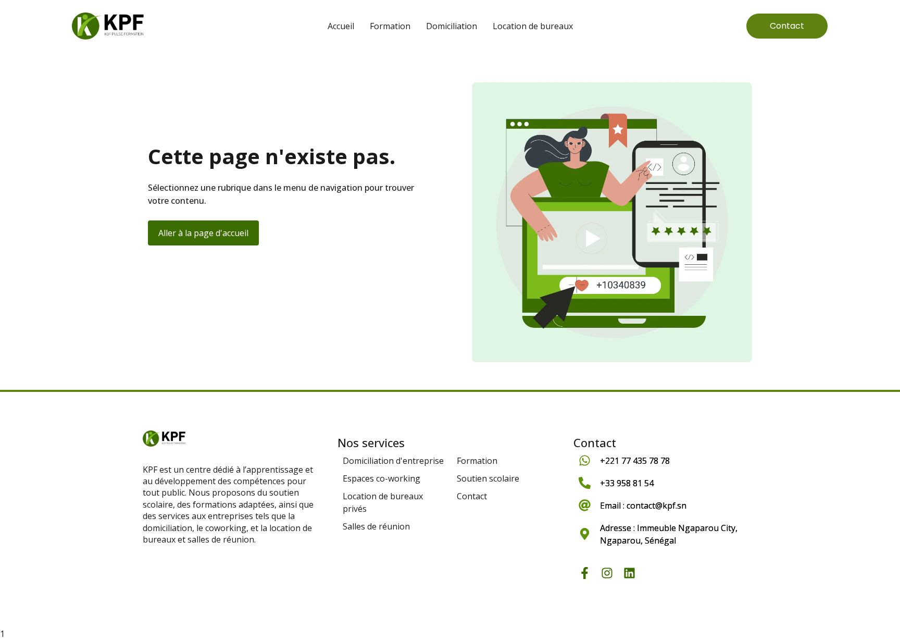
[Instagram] (607, 573)
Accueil (341, 26)
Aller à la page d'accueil (203, 233)
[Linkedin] (629, 573)
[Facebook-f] (585, 573)
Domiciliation (451, 26)
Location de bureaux (533, 26)
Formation (390, 26)
